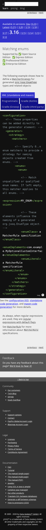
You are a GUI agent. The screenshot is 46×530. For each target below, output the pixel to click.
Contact (11, 418)
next (41, 12)
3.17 (5, 33)
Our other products (16, 493)
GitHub (11, 396)
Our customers (14, 390)
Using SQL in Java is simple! (19, 486)
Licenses (11, 439)
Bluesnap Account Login (18, 424)
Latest (6, 27)
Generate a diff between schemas (22, 499)
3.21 (13, 27)
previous (32, 12)
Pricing (14, 8)
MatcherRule (14, 326)
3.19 (27, 27)
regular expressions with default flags (19, 320)
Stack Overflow (14, 400)
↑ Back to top (23, 379)
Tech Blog (12, 393)
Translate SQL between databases (22, 496)
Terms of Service (15, 449)
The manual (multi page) (18, 477)
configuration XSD (19, 300)
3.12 (5, 37)
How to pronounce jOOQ (18, 502)
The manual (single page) (18, 473)
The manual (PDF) (15, 480)
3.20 (21, 27)
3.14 (30, 33)
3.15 (23, 33)
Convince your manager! (18, 490)
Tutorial (11, 470)
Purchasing (12, 442)
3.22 (34, 24)
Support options (15, 415)
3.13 (37, 33)
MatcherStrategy (21, 79)
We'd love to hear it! (21, 365)
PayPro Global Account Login (20, 421)
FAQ (9, 467)
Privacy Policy (13, 446)
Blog (22, 8)
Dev (28, 24)
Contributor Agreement (17, 452)
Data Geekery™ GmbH (29, 514)
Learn (5, 8)
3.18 (34, 27)
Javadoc (11, 483)
